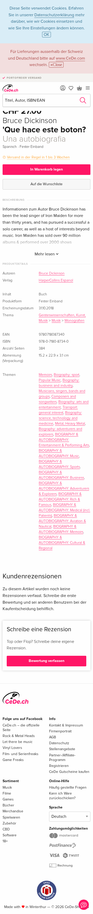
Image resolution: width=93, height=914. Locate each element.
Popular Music (50, 380)
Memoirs (45, 375)
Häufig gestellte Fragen (68, 787)
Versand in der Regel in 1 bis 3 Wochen (38, 157)
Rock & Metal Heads (19, 736)
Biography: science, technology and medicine (60, 418)
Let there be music (18, 742)
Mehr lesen (45, 254)
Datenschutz (59, 743)
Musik (56, 320)
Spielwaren (11, 817)
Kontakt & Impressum (66, 725)
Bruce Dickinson (52, 273)
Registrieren (59, 766)
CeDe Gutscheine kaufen (69, 772)
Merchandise (13, 811)
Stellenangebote (62, 749)
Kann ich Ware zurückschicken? (62, 795)
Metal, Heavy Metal (70, 423)
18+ (5, 841)
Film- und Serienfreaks (20, 754)
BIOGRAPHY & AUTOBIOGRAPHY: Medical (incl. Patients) (64, 510)
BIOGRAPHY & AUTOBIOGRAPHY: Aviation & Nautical (62, 521)
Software (10, 835)
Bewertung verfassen (46, 661)
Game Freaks (13, 760)
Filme (7, 793)
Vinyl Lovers (12, 748)
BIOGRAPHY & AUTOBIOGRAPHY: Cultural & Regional (62, 543)
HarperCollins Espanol (56, 280)
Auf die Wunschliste (46, 184)
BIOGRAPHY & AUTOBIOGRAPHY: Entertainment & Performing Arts (64, 440)
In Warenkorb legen (46, 169)
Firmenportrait (60, 731)
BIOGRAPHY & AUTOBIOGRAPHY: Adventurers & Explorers (64, 488)
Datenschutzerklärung (54, 15)
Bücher (8, 805)
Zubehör (9, 823)
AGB (52, 737)
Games (8, 799)
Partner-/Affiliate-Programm (62, 757)
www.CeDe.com (70, 58)
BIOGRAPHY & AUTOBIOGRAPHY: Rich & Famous (60, 499)
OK (46, 34)
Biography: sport (66, 375)
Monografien (74, 320)
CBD (6, 829)
